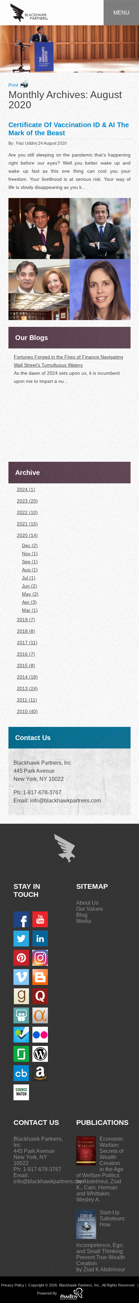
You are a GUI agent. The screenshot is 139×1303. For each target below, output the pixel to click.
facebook (21, 919)
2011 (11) (27, 700)
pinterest (21, 958)
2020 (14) (27, 535)
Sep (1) (30, 561)
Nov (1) (30, 553)
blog (40, 977)
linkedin (40, 938)
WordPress (40, 1054)
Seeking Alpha (40, 1015)
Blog (81, 915)
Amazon (40, 1073)
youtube (40, 919)
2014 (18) (27, 677)
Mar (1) (30, 610)
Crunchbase (21, 1073)
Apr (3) (29, 602)
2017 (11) (27, 642)
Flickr (40, 1035)
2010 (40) (27, 711)
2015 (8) (26, 665)
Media (83, 921)
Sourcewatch (21, 1092)
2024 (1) (26, 489)
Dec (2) (30, 545)
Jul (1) (28, 577)
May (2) (30, 594)
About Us (87, 903)
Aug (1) (30, 569)
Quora (40, 996)
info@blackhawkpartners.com (48, 1181)
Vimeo (21, 977)
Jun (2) (29, 586)
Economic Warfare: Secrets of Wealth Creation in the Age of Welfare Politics (99, 1157)
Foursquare (21, 1035)
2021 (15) (27, 524)
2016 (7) (26, 654)
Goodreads (21, 996)
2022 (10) (27, 512)
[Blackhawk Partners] (29, 12)
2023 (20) (27, 501)
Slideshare (21, 1015)
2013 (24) (27, 688)
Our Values (89, 909)
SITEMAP (92, 886)
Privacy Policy (12, 1285)
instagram (40, 958)
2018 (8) (26, 631)
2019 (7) (26, 619)
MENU (121, 13)
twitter (21, 938)
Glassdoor (21, 1054)
